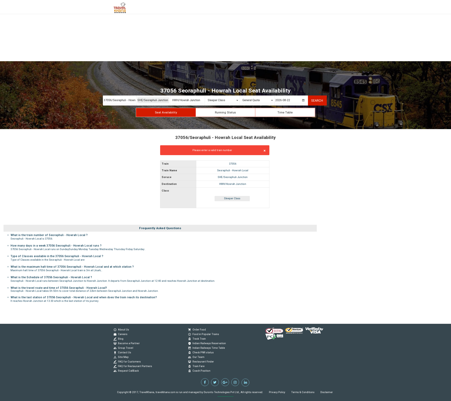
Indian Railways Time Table (208, 347)
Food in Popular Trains (205, 334)
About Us (122, 329)
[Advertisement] (105, 24)
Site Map (122, 357)
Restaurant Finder (202, 361)
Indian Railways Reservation (208, 343)
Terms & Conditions (302, 392)
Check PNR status (202, 352)
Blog (119, 338)
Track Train (198, 338)
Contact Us (123, 352)
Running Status (225, 112)
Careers (122, 334)
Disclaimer (326, 392)
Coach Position (200, 370)
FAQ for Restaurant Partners (134, 366)
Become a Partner (128, 343)
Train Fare (198, 366)
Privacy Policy (277, 392)
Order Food (198, 329)
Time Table (285, 112)
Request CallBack (127, 370)
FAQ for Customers (128, 361)
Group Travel (124, 347)
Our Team (197, 357)
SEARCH (317, 100)
